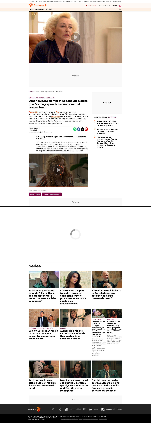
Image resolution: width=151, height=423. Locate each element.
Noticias (49, 9)
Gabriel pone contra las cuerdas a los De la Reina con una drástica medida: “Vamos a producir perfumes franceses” (106, 385)
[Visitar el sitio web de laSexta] (60, 409)
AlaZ (60, 1)
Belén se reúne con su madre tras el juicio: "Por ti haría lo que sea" (108, 123)
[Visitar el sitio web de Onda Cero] (90, 409)
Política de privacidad (73, 416)
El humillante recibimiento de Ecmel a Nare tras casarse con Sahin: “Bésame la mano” (106, 294)
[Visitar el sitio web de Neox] (66, 409)
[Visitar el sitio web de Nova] (72, 409)
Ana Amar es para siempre (52, 194)
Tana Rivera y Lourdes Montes (97, 1)
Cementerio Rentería (68, 1)
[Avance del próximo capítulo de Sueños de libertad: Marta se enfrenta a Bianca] (75, 318)
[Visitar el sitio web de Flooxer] (119, 409)
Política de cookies (86, 416)
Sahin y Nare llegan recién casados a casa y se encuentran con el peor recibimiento (43, 335)
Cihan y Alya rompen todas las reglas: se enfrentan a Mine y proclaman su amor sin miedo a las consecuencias (73, 297)
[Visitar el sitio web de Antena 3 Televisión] (54, 409)
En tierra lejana (34, 1)
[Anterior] (29, 1)
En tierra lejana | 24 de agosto (41, 328)
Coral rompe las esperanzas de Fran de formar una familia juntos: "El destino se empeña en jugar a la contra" (107, 142)
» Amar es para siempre (47, 91)
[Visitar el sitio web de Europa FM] (96, 409)
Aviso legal (63, 416)
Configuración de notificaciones (88, 419)
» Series (37, 91)
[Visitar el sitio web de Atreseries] (84, 409)
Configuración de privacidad (69, 419)
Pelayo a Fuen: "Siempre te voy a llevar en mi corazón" (107, 131)
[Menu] (120, 9)
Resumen (110, 319)
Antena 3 (31, 91)
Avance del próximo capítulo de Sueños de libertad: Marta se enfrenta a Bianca (72, 335)
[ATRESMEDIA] (34, 409)
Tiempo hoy (109, 1)
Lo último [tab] (112, 117)
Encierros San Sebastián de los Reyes (49, 1)
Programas (39, 9)
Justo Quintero (35, 194)
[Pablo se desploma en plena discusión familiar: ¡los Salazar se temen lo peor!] (44, 369)
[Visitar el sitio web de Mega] (78, 409)
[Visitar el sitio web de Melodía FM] (102, 409)
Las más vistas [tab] (100, 117)
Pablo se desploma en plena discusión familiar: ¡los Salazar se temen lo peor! (42, 384)
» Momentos (58, 91)
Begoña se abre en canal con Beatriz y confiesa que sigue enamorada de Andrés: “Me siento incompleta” (74, 385)
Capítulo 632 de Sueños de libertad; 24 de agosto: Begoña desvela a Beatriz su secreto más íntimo (114, 327)
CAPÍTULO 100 (96, 319)
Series (31, 9)
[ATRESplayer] (116, 5)
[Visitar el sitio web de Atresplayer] (111, 409)
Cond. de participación (99, 416)
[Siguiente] (121, 1)
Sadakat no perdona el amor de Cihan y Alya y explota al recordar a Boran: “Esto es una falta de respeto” (42, 295)
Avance (63, 328)
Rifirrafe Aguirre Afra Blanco (81, 1)
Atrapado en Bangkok (117, 1)
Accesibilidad (103, 419)
